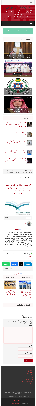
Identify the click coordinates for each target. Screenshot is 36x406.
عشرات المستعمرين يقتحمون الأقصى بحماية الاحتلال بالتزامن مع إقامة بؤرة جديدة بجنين (15, 124)
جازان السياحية (29, 377)
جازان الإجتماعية (28, 370)
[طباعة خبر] (24, 217)
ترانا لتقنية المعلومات (17, 403)
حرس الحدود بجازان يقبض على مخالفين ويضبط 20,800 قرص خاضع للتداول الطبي (16, 142)
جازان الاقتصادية (28, 372)
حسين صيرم (23, 223)
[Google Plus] (13, 2)
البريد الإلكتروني (28, 353)
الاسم (31, 346)
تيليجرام (28, 264)
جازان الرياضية (29, 375)
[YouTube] (16, 2)
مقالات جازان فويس (27, 381)
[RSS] (4, 2)
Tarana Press (17, 401)
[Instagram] (19, 2)
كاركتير (31, 383)
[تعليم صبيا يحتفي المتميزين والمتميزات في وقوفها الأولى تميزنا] (18, 68)
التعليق (31, 325)
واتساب (6, 264)
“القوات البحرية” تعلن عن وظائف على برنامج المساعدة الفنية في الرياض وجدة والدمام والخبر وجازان (18, 91)
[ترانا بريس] (9, 403)
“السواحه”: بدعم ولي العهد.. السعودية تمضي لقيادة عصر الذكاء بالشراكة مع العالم (15, 160)
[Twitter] (7, 2)
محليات (30, 170)
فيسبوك (14, 264)
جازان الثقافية (29, 374)
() (5, 268)
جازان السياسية (28, 379)
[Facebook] (10, 2)
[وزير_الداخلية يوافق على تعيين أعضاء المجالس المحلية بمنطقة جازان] (18, 105)
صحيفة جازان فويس (18, 7)
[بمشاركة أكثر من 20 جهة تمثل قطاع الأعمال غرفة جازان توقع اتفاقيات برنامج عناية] (18, 50)
